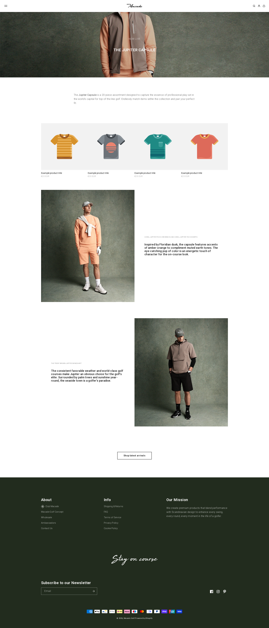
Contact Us (46, 528)
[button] (5, 5)
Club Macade (52, 506)
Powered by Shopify (143, 618)
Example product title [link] (51, 173)
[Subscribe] (93, 591)
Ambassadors (48, 523)
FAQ (106, 512)
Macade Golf (129, 618)
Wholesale (46, 517)
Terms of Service (112, 517)
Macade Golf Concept (52, 512)
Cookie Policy (111, 528)
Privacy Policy (111, 523)
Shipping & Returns (113, 506)
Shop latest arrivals (134, 455)
